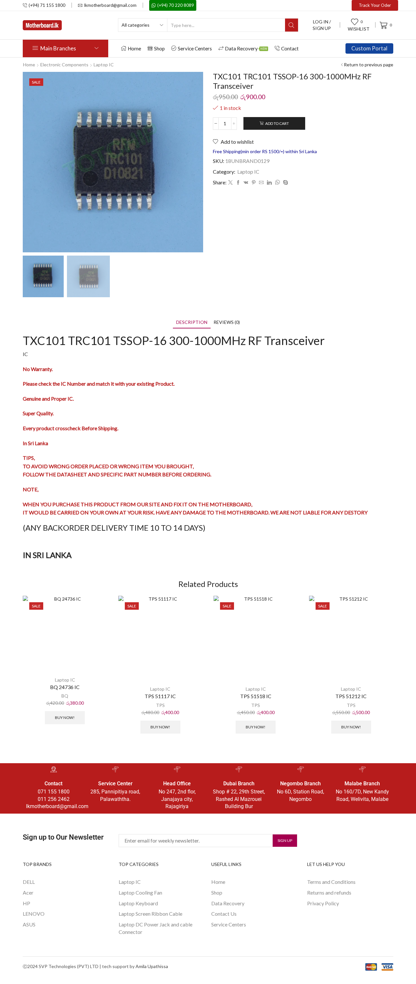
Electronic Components (64, 64)
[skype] (284, 182)
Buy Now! (65, 717)
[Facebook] (238, 182)
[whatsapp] (277, 182)
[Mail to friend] (261, 182)
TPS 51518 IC (255, 696)
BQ (64, 695)
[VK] (246, 182)
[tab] (192, 322)
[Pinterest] (253, 182)
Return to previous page (368, 64)
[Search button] (291, 25)
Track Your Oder (375, 5)
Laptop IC (104, 64)
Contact (290, 48)
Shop (159, 48)
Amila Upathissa (152, 966)
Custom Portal (369, 48)
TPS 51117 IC (160, 696)
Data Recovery (246, 48)
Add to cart (277, 123)
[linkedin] (269, 182)
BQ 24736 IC (65, 687)
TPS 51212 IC (351, 696)
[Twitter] (230, 182)
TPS (160, 705)
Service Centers (195, 48)
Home (134, 48)
